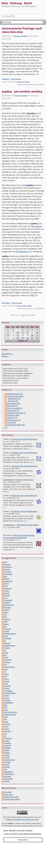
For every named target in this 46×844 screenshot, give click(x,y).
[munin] (3, 695)
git (5, 650)
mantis (7, 688)
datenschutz (9, 605)
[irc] (3, 671)
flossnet (7, 643)
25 (23, 338)
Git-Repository (22, 251)
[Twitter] (3, 753)
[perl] (3, 705)
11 (23, 332)
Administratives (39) (15, 394)
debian (7, 610)
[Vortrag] (3, 767)
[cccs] (3, 598)
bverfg (6, 593)
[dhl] (3, 614)
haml (6, 657)
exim (6, 636)
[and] (3, 562)
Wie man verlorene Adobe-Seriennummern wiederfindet (19, 536)
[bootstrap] (3, 588)
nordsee (7, 700)
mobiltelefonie (10, 693)
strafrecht (8, 738)
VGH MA (7, 762)
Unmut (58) (11, 422)
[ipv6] (3, 669)
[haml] (3, 657)
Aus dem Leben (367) (15, 396)
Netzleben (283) (13, 415)
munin (6, 695)
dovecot (7, 619)
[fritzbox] (3, 648)
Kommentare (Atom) (12, 799)
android (7, 564)
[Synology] (3, 743)
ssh (5, 733)
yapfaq (29, 306)
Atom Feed (8, 794)
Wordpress (8, 779)
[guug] (3, 652)
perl (19, 306)
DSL (5, 626)
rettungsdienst (10, 714)
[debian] (3, 610)
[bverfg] (3, 593)
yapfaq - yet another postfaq (22, 91)
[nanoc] (3, 698)
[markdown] (3, 691)
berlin (6, 583)
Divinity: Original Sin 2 (25, 480)
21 (37, 335)
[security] (3, 724)
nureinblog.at (8, 525)
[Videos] (3, 764)
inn (5, 664)
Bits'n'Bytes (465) (13, 403)
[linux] (3, 683)
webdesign (8, 772)
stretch (7, 741)
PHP (5, 707)
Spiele (6, 729)
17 (18, 335)
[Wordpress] (3, 779)
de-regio (21, 82)
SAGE (6, 722)
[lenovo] (3, 681)
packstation (8, 702)
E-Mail (6, 631)
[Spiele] (3, 729)
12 (28, 332)
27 (32, 338)
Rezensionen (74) (14, 420)
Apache (7, 569)
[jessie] (3, 674)
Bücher (7, 595)
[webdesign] (3, 772)
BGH (6, 586)
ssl (5, 736)
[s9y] (3, 719)
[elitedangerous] (3, 633)
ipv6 (5, 669)
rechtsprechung (10, 712)
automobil (8, 574)
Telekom (7, 748)
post (6, 710)
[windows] (3, 776)
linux (6, 683)
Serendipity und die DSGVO (28, 525)
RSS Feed (7, 792)
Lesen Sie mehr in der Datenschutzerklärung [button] (22, 834)
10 (18, 332)
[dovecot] (3, 619)
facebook (7, 638)
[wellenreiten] (3, 774)
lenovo (6, 681)
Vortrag (7, 767)
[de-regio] (3, 607)
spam (6, 726)
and (5, 562)
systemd (7, 745)
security (7, 724)
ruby (6, 717)
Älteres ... (5, 356)
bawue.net (8, 581)
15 (8, 335)
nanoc (6, 698)
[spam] (3, 726)
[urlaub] (3, 755)
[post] (3, 710)
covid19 (7, 602)
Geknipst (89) (13, 401)
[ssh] (3, 733)
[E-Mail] (3, 631)
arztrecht (7, 572)
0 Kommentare (16, 79)
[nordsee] (3, 700)
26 (28, 338)
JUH (5, 676)
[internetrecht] (3, 667)
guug (6, 652)
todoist (7, 750)
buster (6, 591)
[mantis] (3, 688)
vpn (5, 769)
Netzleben (5, 79)
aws (5, 576)
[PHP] (3, 707)
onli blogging (8, 480)
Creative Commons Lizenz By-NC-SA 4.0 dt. (22, 819)
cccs (5, 598)
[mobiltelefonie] (3, 693)
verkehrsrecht (9, 760)
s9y (5, 719)
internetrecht (9, 667)
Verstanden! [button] (23, 840)
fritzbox (7, 648)
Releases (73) (12, 418)
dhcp (6, 612)
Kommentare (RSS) (11, 797)
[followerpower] (3, 645)
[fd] (3, 641)
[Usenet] (3, 757)
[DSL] (3, 626)
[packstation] (3, 702)
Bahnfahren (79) (14, 398)
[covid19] (3, 602)
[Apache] (3, 569)
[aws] (3, 576)
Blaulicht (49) (12, 406)
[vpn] (3, 769)
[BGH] (3, 586)
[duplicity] (3, 629)
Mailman (7, 686)
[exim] (3, 636)
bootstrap (8, 588)
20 (32, 335)
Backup (7, 579)
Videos (6, 764)
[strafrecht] (3, 738)
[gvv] (3, 655)
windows (7, 776)
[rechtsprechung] (3, 712)
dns (5, 617)
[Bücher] (3, 595)
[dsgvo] (3, 624)
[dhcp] (3, 612)
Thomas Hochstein (20, 36)
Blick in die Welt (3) (14, 408)
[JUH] (3, 676)
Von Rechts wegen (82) (16, 425)
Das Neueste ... (8, 354)
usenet (26, 82)
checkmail (8, 600)
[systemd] (3, 745)
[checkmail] (3, 600)
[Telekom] (3, 748)
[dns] (3, 617)
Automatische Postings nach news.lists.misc (22, 30)
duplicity (7, 629)
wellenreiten (9, 774)
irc (5, 671)
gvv (5, 655)
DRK (5, 622)
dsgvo (6, 624)
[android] (3, 564)
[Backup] (3, 579)
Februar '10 (22, 341)
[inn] (3, 664)
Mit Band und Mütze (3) (16, 413)
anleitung (8, 567)
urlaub (6, 755)
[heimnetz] (3, 660)
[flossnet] (3, 643)
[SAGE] (3, 722)
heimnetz (8, 660)
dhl (5, 614)
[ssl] (3, 736)
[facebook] (3, 638)
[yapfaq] (3, 781)
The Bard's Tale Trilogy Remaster (24, 439)
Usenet (7, 757)
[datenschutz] (3, 605)
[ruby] (3, 717)
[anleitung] (3, 567)
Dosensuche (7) (13, 410)
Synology (7, 743)
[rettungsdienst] (3, 714)
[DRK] (3, 622)
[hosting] (3, 662)
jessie (6, 674)
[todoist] (3, 750)
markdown (8, 691)
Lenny (6, 679)
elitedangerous (10, 633)
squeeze (7, 731)
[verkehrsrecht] (3, 760)
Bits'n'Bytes (6, 303)
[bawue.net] (3, 581)
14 (37, 332)
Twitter (7, 753)
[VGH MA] (3, 762)
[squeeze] (3, 731)
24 (18, 338)
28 (37, 338)
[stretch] (3, 741)
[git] (3, 650)
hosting (7, 662)
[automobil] (3, 574)
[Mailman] (3, 686)
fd (5, 641)
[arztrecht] (3, 572)
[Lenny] (3, 679)
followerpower (9, 645)
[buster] (3, 591)
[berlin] (3, 583)
